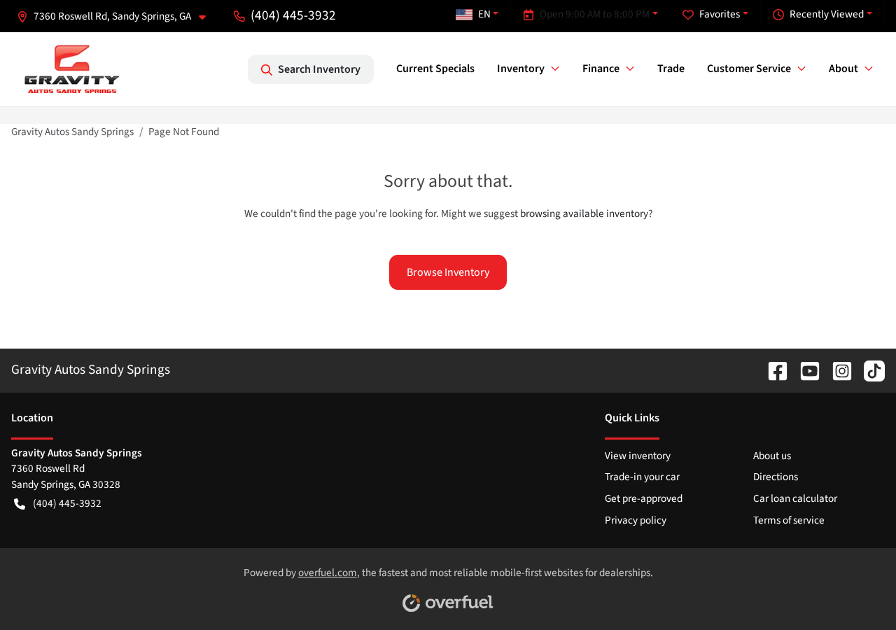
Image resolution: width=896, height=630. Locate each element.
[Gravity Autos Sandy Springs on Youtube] (804, 369)
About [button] (843, 68)
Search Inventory (319, 69)
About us (772, 455)
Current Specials (435, 68)
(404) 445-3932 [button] (293, 15)
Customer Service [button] (749, 68)
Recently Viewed (827, 14)
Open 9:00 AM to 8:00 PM (595, 14)
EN (484, 14)
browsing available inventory (584, 213)
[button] (117, 16)
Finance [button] (601, 68)
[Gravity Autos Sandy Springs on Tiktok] (869, 369)
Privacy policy (635, 520)
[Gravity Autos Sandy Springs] (71, 69)
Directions (775, 476)
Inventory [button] (521, 68)
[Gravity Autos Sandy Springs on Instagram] (836, 369)
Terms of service (789, 520)
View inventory (638, 455)
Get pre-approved (643, 498)
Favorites (719, 14)
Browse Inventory (448, 272)
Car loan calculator (795, 498)
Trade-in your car (642, 476)
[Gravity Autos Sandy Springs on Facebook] (772, 369)
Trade (671, 68)
